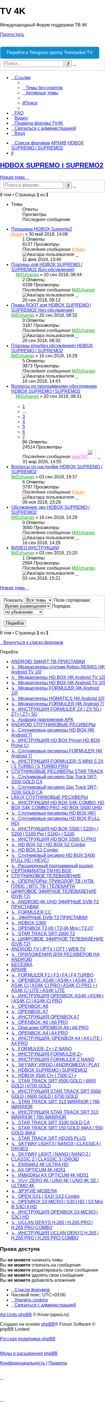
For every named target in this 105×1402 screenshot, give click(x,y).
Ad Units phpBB (16, 1314)
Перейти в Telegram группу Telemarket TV (50, 52)
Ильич (17, 234)
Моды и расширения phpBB (29, 1353)
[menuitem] (42, 87)
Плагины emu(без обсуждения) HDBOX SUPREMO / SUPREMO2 (52, 348)
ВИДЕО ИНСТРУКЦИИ (35, 547)
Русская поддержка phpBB (27, 1338)
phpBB (48, 1324)
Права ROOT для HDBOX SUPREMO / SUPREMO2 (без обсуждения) (51, 308)
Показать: (14, 600)
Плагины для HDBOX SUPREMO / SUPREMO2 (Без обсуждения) (46, 267)
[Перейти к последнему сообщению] (77, 254)
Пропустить (12, 34)
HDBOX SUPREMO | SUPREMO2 (51, 165)
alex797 (80, 456)
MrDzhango (27, 274)
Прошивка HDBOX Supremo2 (41, 229)
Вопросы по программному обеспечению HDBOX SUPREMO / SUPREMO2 (54, 389)
